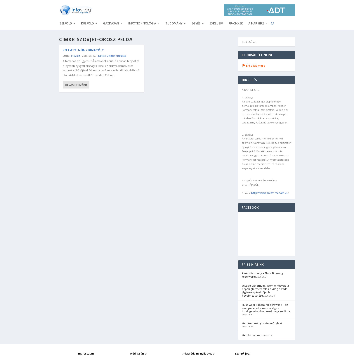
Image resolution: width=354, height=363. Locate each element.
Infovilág (75, 55)
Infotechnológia (142, 23)
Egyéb (196, 23)
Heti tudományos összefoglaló (262, 323)
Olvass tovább (76, 85)
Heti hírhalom (251, 335)
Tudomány (174, 23)
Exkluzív (216, 23)
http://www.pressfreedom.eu (269, 193)
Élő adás (254, 65)
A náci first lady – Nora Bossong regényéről (262, 274)
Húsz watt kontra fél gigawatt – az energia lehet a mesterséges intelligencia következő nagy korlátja (266, 308)
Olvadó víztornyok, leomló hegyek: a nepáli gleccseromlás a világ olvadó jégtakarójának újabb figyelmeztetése (265, 291)
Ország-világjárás (116, 55)
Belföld (66, 23)
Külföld (87, 23)
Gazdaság (111, 23)
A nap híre (256, 23)
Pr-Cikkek (235, 23)
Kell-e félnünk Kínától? (83, 50)
